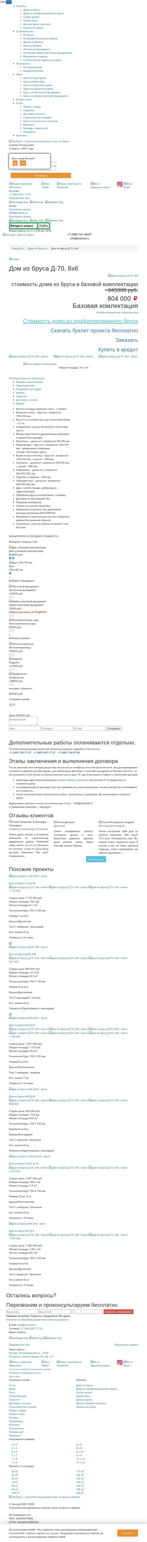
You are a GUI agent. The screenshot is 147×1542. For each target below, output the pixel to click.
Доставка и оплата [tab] (27, 399)
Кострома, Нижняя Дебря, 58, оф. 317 (31, 1356)
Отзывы (13, 1417)
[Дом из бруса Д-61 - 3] (69, 1028)
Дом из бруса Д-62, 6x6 (22, 954)
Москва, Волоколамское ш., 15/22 (29, 1353)
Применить (41, 175)
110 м (80, 1471)
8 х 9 (79, 1448)
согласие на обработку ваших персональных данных (84, 732)
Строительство (17, 1396)
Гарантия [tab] (21, 396)
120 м (80, 1475)
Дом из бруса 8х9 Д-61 (22, 1025)
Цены (12, 1388)
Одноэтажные (22, 378)
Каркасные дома (86, 1406)
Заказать (126, 339)
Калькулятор (16, 1428)
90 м (15, 1489)
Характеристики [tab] (25, 385)
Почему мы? (16, 1432)
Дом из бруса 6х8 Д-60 (22, 1096)
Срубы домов (84, 1392)
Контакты (14, 1424)
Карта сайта (14, 1376)
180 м (80, 1489)
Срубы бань (83, 1396)
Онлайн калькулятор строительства (117, 312)
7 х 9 (14, 1462)
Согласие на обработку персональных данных (30, 1369)
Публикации (16, 1421)
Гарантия (14, 1399)
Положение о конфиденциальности (25, 1372)
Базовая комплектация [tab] (29, 382)
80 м (15, 1485)
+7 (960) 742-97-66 (69, 752)
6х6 (11, 378)
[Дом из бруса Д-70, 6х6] (123, 275)
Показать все (96, 859)
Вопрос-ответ (17, 1414)
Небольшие (37, 378)
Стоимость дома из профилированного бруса (80, 320)
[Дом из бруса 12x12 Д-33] (29, 1156)
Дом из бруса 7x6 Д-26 (22, 883)
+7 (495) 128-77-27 (20, 752)
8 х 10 (79, 1451)
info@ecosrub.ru (18, 213)
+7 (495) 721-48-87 (79, 234)
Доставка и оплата (20, 1403)
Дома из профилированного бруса (96, 1388)
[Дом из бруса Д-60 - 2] (29, 1100)
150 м (80, 1485)
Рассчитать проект (20, 209)
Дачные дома (84, 1399)
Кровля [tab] (20, 392)
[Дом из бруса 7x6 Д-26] (28, 875)
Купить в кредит (118, 349)
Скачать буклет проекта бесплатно (94, 330)
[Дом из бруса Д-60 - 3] (69, 1100)
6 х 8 (14, 1448)
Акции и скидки (18, 1410)
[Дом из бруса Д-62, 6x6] (28, 946)
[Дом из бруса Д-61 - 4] (108, 1028)
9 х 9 (79, 1455)
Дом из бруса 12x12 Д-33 (23, 1163)
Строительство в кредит (23, 1406)
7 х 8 (14, 1458)
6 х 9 (14, 1451)
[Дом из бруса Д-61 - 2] (29, 1028)
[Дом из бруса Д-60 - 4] (108, 1100)
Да (14, 163)
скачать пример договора (73, 780)
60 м (15, 1478)
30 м (15, 1471)
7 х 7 (14, 1455)
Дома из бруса (84, 1385)
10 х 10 (80, 1458)
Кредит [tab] (20, 403)
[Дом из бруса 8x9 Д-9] (27, 1223)
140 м (80, 1482)
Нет (23, 163)
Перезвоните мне (19, 198)
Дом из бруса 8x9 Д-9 (21, 1230)
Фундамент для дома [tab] (28, 389)
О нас (12, 1385)
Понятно (128, 1533)
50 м (15, 1475)
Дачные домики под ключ (91, 1403)
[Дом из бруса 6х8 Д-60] (28, 1088)
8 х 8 (79, 1444)
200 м (80, 1493)
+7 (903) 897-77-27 (20, 194)
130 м (80, 1478)
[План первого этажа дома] (40, 363)
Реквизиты (15, 1435)
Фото (12, 1392)
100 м (16, 1493)
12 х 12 (80, 1462)
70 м (15, 1482)
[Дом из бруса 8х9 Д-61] (28, 1017)
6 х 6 (14, 1444)
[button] (9, 2)
